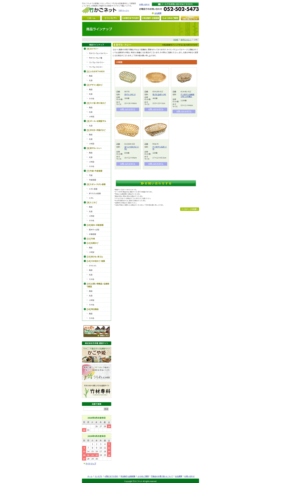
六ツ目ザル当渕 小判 (160, 148)
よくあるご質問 (143, 476)
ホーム (89, 476)
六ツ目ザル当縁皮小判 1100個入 (187, 95)
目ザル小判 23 (130, 94)
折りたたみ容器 (95, 193)
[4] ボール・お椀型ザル (96, 121)
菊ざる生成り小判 (159, 94)
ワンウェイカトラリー (96, 62)
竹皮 (90, 175)
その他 (91, 98)
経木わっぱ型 (94, 229)
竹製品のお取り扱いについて (162, 476)
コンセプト (98, 476)
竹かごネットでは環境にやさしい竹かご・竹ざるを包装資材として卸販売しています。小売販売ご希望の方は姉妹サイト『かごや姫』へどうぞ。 (109, 4)
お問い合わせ (144, 4)
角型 (90, 76)
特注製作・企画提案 (127, 476)
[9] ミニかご (92, 202)
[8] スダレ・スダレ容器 (96, 184)
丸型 (90, 80)
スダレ (91, 198)
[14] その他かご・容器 (96, 261)
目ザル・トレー (186, 39)
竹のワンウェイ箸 (95, 58)
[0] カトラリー (92, 48)
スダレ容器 (93, 189)
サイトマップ (90, 463)
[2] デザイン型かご (94, 84)
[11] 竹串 (91, 238)
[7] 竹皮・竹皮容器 (94, 170)
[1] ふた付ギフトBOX (95, 71)
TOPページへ (124, 10)
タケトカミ (92, 265)
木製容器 (92, 234)
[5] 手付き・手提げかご (96, 130)
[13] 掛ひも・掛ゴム (95, 256)
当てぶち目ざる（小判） (131, 148)
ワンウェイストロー (96, 67)
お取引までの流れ (111, 476)
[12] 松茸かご (92, 243)
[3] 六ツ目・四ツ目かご (96, 103)
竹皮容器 (92, 179)
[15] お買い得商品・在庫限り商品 (98, 285)
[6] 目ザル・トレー (94, 148)
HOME (175, 39)
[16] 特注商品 (93, 309)
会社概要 (157, 13)
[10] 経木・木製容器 (95, 225)
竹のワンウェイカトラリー (98, 53)
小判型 (91, 116)
